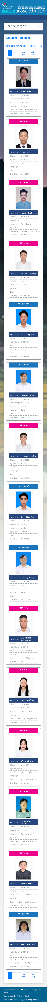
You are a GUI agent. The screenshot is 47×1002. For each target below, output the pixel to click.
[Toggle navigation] (5, 17)
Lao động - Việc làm (18, 37)
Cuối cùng (33, 53)
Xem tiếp (23, 53)
